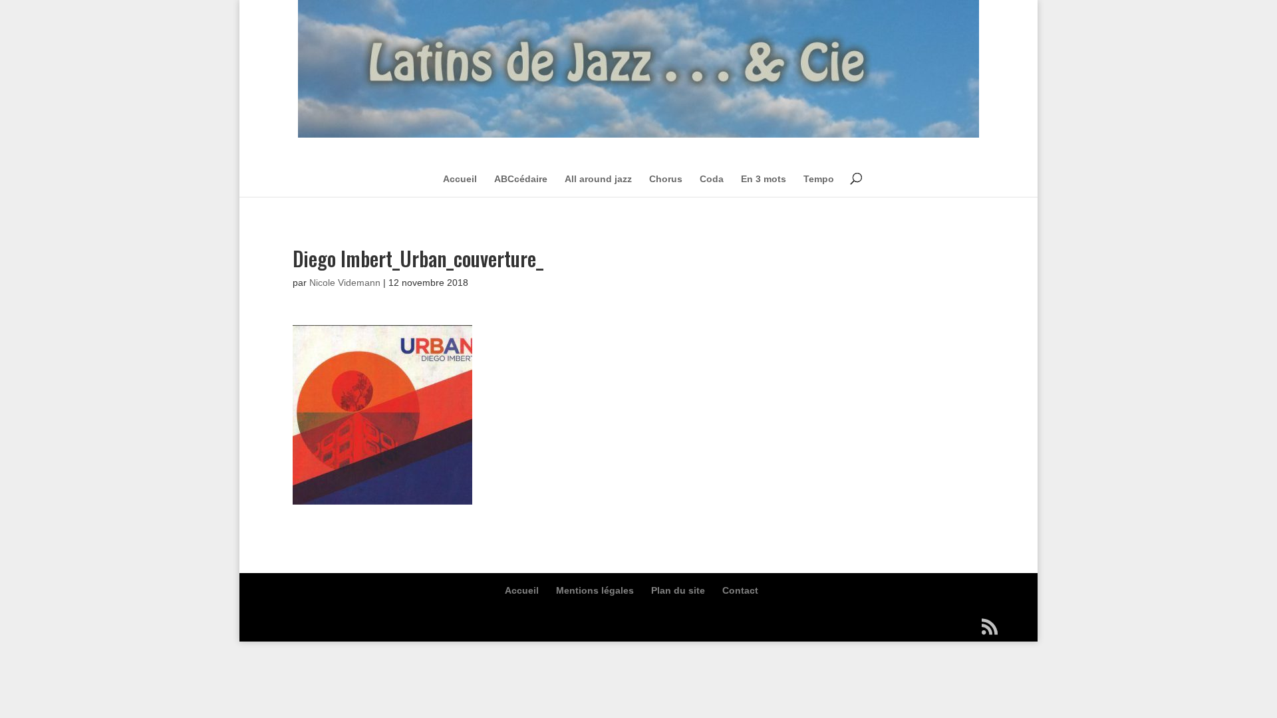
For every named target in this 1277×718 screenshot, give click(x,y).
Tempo (818, 179)
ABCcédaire (520, 179)
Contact (740, 590)
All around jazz (598, 179)
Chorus (665, 179)
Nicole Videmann (344, 282)
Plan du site (678, 590)
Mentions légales (595, 590)
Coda (712, 179)
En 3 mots (763, 179)
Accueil (460, 179)
